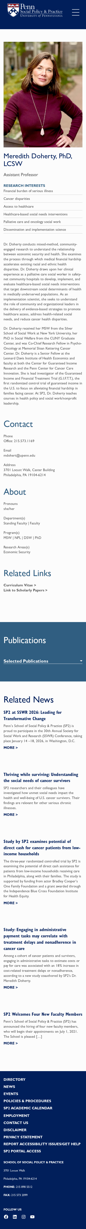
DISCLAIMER (15, 1130)
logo (35, 11)
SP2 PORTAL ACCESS (22, 1151)
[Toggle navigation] (75, 12)
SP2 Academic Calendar (28, 1108)
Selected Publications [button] (26, 661)
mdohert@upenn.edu (19, 455)
